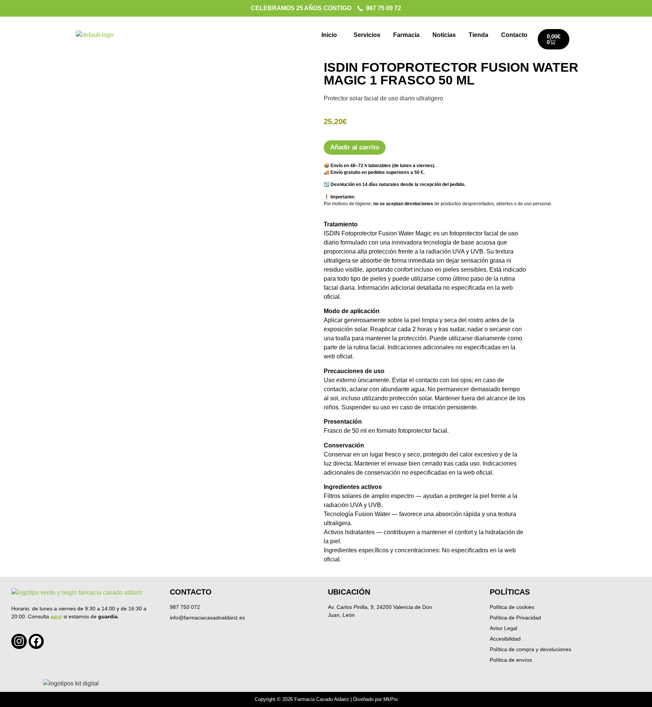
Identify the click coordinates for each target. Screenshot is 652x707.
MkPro (390, 699)
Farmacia (406, 35)
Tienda (478, 35)
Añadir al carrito (354, 147)
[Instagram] (19, 641)
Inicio (329, 35)
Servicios (367, 35)
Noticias (444, 35)
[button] (331, 35)
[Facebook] (36, 641)
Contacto (514, 35)
